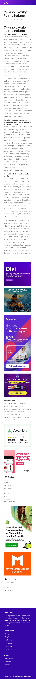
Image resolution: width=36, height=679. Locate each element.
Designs (7, 634)
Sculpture (7, 496)
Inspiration (7, 483)
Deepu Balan (8, 590)
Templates (8, 649)
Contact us (9, 662)
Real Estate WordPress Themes (14, 420)
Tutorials (6, 491)
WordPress (8, 646)
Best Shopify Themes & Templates (15, 404)
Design (6, 480)
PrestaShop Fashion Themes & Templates (17, 409)
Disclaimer (8, 665)
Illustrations (7, 485)
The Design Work (9, 582)
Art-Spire (6, 588)
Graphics (8, 637)
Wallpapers (7, 499)
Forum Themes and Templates (14, 412)
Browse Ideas (8, 585)
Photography (8, 488)
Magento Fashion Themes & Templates (16, 417)
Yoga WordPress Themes (12, 414)
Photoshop (7, 494)
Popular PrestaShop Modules (13, 406)
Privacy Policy (9, 659)
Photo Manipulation (10, 502)
